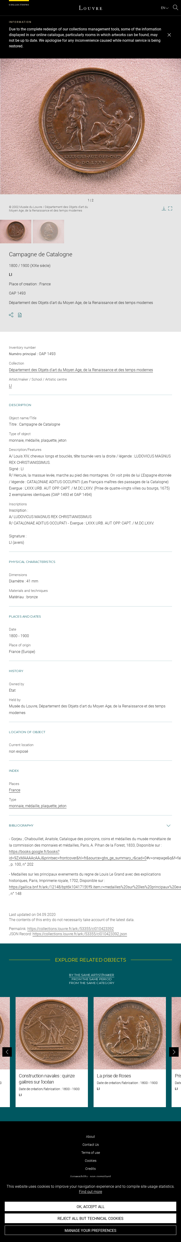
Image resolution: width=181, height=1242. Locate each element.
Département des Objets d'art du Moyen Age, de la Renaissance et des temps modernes (81, 370)
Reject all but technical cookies (90, 1218)
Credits (90, 1169)
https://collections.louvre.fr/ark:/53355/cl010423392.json (80, 934)
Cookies (90, 1161)
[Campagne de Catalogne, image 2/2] (48, 231)
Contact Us (90, 1144)
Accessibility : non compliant (90, 1177)
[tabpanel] (90, 1052)
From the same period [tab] (92, 979)
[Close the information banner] (169, 35)
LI (10, 274)
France (14, 790)
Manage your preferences (90, 1230)
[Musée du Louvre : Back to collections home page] (90, 7)
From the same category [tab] (92, 983)
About (90, 1136)
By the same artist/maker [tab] (91, 975)
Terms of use (90, 1153)
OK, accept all (91, 1207)
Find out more (90, 1191)
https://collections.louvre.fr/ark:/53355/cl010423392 (70, 928)
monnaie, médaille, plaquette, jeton (37, 806)
